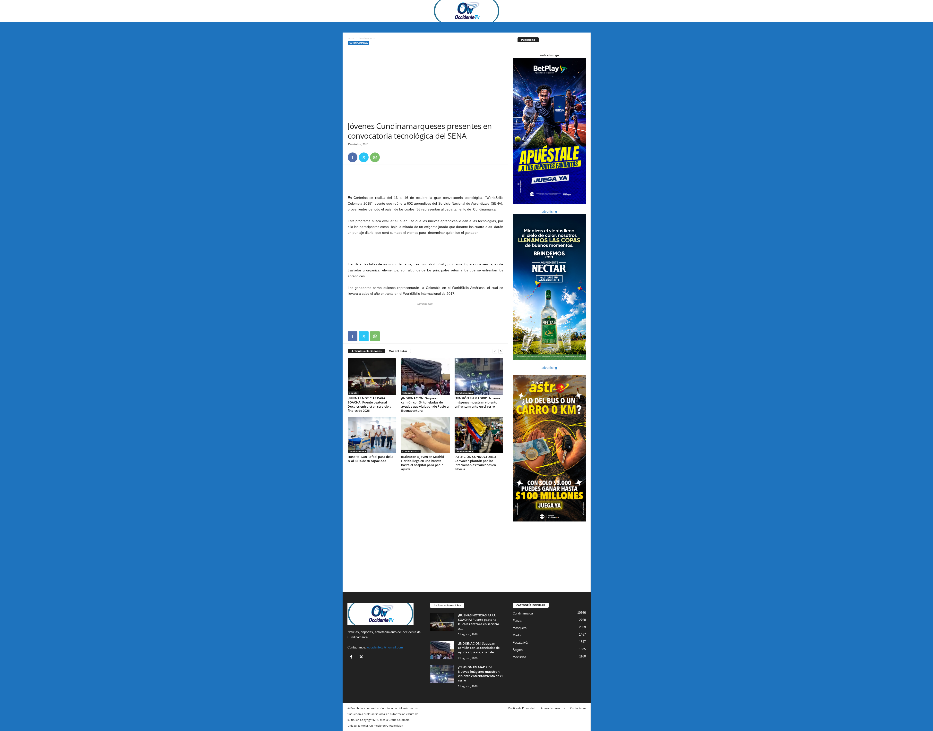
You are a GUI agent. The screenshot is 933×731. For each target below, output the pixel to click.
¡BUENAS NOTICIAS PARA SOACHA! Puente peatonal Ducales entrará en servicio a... (478, 621)
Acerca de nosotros (553, 708)
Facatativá (520, 642)
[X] (364, 157)
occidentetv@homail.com (385, 647)
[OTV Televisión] (466, 11)
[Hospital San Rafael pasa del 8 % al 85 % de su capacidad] (372, 435)
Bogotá (353, 393)
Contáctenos (578, 708)
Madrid (517, 635)
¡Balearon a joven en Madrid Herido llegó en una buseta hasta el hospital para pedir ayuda (422, 462)
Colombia (408, 393)
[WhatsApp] (375, 157)
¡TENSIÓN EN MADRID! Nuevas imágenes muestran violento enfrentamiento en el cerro (477, 402)
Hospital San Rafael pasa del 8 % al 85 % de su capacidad (370, 458)
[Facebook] (352, 157)
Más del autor (398, 351)
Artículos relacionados (366, 351)
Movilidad (519, 657)
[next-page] (500, 351)
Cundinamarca (358, 42)
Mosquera (520, 628)
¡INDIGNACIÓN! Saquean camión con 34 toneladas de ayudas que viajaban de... (479, 647)
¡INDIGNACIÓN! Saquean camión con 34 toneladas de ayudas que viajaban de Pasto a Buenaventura (425, 404)
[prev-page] (494, 351)
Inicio (351, 38)
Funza (517, 620)
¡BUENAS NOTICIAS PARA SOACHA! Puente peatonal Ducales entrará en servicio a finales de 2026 (369, 404)
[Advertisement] (425, 85)
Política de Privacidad (521, 708)
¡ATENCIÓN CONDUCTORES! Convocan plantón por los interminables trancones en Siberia (475, 462)
